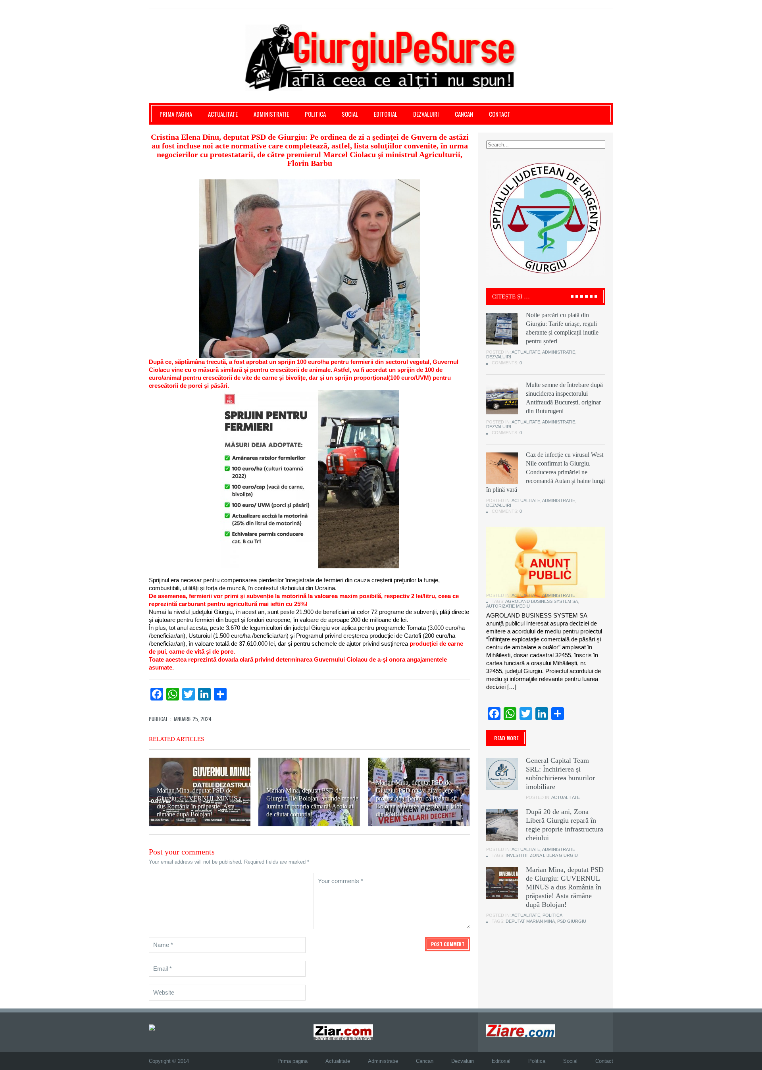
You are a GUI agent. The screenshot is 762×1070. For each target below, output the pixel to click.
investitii (516, 855)
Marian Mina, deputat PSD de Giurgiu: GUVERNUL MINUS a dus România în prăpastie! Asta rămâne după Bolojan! (565, 887)
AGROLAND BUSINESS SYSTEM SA (541, 601)
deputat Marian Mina (530, 921)
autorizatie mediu (508, 606)
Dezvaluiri (426, 114)
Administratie (271, 114)
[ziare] (343, 1032)
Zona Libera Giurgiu (554, 855)
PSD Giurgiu (571, 921)
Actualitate (223, 114)
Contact (499, 114)
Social (350, 114)
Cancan (464, 114)
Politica (315, 114)
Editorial (385, 114)
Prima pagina (176, 114)
